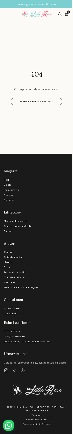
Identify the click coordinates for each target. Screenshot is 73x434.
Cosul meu (10, 313)
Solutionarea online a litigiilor (21, 287)
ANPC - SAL (10, 282)
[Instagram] (6, 370)
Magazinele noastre (15, 221)
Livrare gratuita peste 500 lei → (36, 4)
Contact (8, 252)
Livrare (8, 262)
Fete (6, 179)
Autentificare (12, 308)
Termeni (36, 415)
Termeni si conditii (15, 272)
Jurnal (8, 231)
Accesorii (9, 195)
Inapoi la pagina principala (36, 101)
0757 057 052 (12, 331)
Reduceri (9, 200)
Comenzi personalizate (18, 226)
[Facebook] (14, 370)
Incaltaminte (11, 190)
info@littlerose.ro (14, 336)
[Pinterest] (22, 370)
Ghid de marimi (13, 257)
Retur (7, 267)
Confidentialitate (14, 277)
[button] (8, 425)
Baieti (7, 184)
